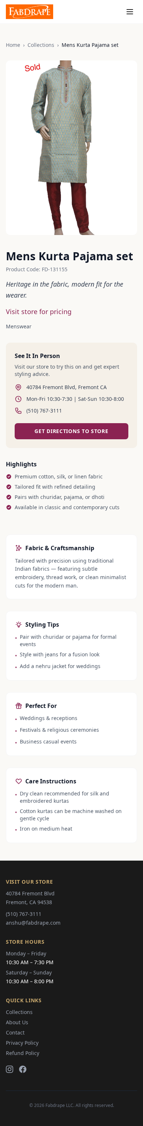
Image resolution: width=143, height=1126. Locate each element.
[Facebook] (22, 1069)
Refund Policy (22, 1052)
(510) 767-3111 (23, 913)
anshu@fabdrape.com (33, 922)
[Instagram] (9, 1069)
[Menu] (129, 11)
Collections (40, 44)
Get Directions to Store (71, 431)
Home (13, 44)
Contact (15, 1032)
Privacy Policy (22, 1042)
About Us (17, 1022)
